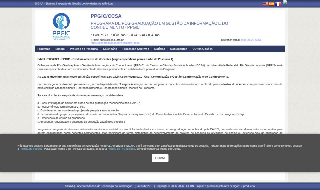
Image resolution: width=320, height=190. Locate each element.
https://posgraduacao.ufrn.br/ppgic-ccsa (115, 42)
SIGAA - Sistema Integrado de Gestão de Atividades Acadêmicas (74, 3)
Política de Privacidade (121, 148)
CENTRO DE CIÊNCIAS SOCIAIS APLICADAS (125, 35)
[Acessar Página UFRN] (285, 2)
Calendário (110, 48)
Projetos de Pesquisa (84, 48)
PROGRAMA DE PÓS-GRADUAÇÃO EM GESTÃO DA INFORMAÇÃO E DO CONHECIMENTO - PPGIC (159, 25)
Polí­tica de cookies (31, 148)
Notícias (159, 48)
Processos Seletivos (135, 48)
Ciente (160, 158)
